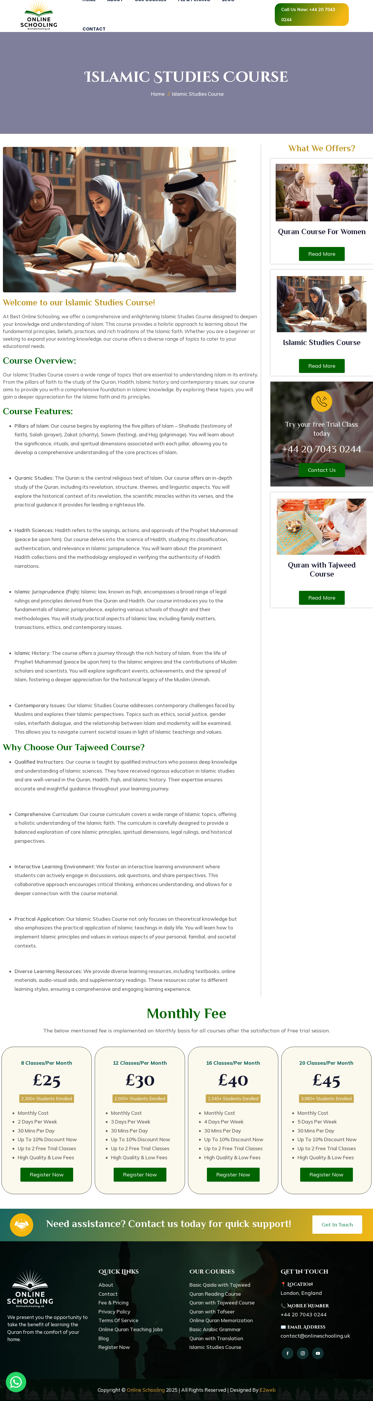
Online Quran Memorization (221, 1320)
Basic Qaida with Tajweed (219, 1285)
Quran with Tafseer (212, 1311)
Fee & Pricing (113, 1302)
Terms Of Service (118, 1320)
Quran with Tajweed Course (222, 1302)
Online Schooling (146, 1390)
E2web (268, 1390)
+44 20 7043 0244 (304, 1314)
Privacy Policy (114, 1311)
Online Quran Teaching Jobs (130, 1329)
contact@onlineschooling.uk (315, 1335)
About (105, 1285)
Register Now (114, 1347)
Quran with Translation (216, 1338)
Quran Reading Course (215, 1294)
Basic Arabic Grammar (215, 1329)
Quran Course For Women (322, 231)
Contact (93, 29)
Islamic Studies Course (321, 342)
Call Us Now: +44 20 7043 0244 (308, 14)
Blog (103, 1338)
